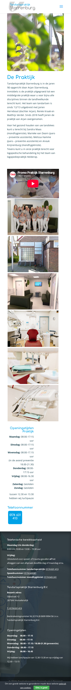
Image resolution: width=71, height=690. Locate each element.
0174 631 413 (15, 516)
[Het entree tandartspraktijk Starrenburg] (33, 271)
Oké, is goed (41, 687)
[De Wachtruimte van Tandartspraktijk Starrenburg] (33, 308)
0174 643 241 (50, 577)
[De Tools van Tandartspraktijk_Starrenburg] (33, 383)
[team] (33, 234)
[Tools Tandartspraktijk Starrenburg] (33, 420)
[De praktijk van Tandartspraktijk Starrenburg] (33, 345)
